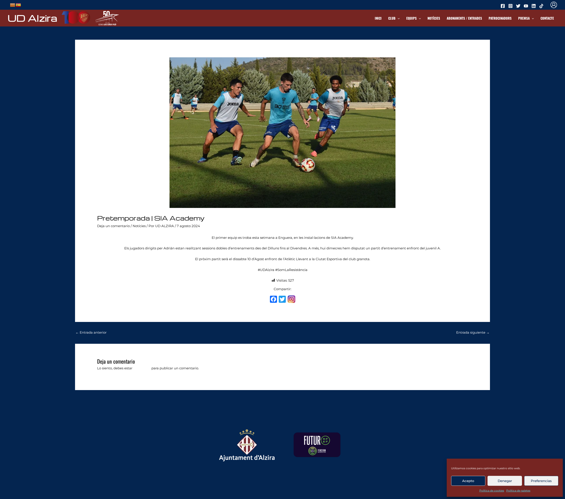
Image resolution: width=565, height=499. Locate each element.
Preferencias (541, 481)
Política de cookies (491, 490)
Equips (411, 18)
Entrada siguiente (473, 332)
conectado (142, 368)
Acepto (468, 481)
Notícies (434, 18)
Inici (378, 18)
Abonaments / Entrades (464, 18)
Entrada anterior (91, 332)
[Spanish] (18, 4)
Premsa (524, 18)
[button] (398, 18)
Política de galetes (518, 490)
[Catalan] (13, 4)
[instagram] (511, 6)
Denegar (505, 481)
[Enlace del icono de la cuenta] (553, 4)
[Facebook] (273, 300)
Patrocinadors (500, 18)
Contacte (547, 18)
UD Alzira (32, 18)
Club (392, 18)
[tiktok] (542, 6)
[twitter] (519, 6)
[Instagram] (291, 299)
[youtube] (526, 6)
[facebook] (503, 6)
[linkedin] (534, 6)
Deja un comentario (113, 226)
